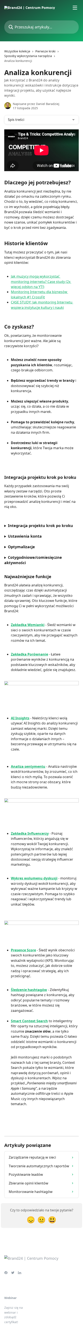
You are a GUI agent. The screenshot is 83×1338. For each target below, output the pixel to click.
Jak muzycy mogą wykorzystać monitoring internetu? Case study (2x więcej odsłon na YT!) (41, 281)
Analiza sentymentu (28, 766)
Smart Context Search (29, 1021)
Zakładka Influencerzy (30, 833)
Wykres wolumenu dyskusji (34, 878)
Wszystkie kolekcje (17, 51)
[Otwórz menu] (75, 7)
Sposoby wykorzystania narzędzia (28, 56)
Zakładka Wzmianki (27, 624)
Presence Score (23, 950)
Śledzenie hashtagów (29, 989)
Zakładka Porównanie (29, 654)
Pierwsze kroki (45, 51)
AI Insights (20, 718)
